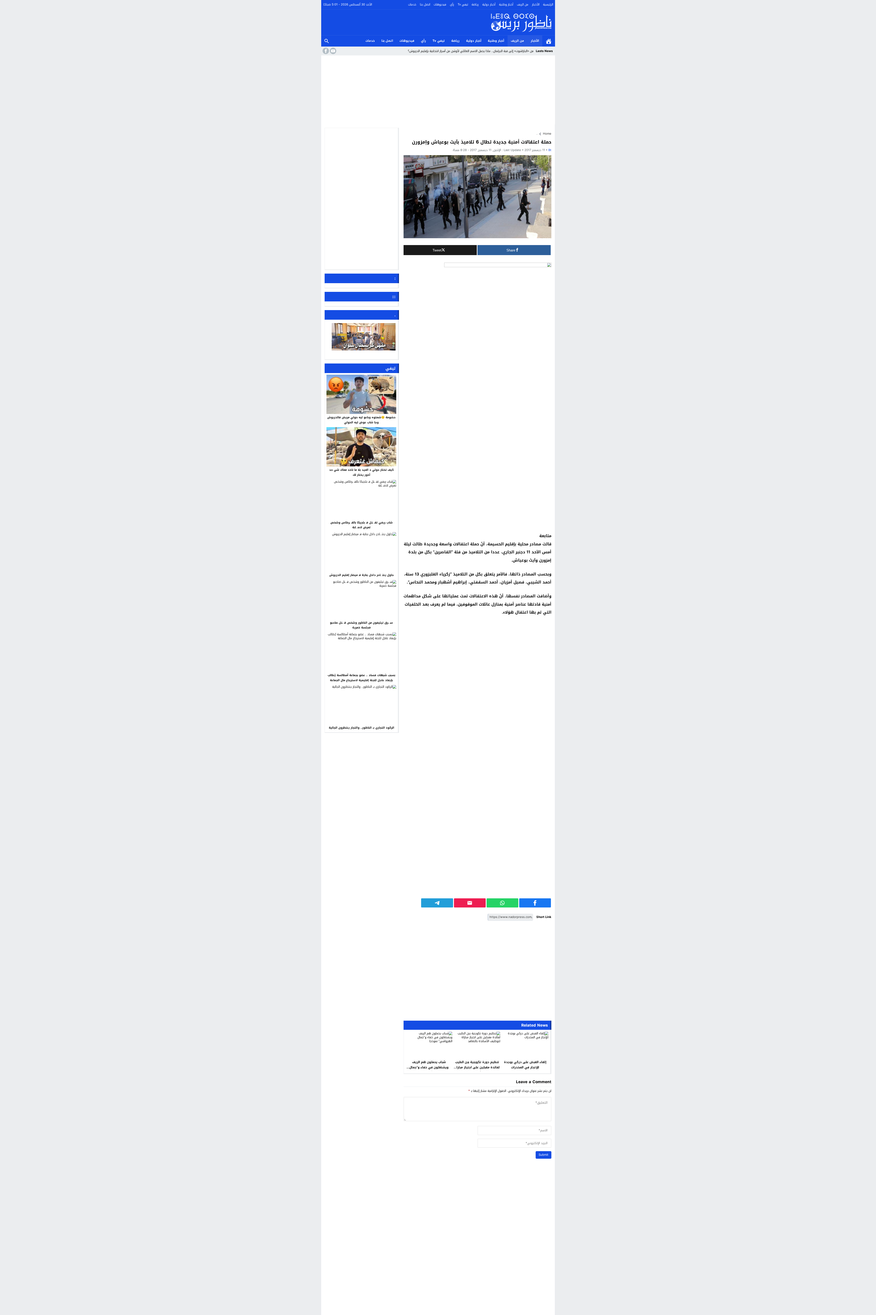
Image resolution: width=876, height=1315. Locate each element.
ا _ (532, 51)
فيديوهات (440, 4)
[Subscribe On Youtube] (332, 51)
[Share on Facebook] (535, 903)
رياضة (475, 4)
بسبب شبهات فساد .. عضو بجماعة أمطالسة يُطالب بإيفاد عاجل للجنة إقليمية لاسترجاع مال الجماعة (361, 678)
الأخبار (536, 4)
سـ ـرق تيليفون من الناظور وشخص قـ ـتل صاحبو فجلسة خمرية (361, 625)
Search (326, 41)
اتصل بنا (425, 4)
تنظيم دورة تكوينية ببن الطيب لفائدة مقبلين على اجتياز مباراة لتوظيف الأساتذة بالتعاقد (477, 1067)
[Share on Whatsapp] (502, 903)
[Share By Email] (470, 903)
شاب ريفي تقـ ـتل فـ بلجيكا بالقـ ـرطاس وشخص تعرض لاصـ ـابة (361, 525)
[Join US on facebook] (325, 51)
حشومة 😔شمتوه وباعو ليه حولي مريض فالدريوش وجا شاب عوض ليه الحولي (361, 420)
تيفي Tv (463, 4)
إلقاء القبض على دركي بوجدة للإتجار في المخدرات (525, 1064)
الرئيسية (548, 4)
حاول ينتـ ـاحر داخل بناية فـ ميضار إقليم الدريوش (361, 575)
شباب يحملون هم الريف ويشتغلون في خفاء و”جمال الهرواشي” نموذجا (428, 1067)
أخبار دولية (488, 4)
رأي (452, 4)
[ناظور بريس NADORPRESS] (521, 22)
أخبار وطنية (506, 4)
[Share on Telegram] (437, 903)
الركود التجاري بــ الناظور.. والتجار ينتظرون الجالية (361, 727)
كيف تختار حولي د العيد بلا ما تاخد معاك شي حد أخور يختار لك (361, 472)
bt (549, 150)
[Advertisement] (438, 91)
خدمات (412, 4)
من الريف (522, 4)
